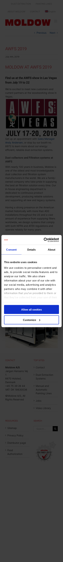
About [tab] (51, 249)
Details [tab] (31, 249)
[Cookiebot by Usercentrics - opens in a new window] (44, 240)
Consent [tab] (11, 249)
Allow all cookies (31, 309)
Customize (29, 319)
